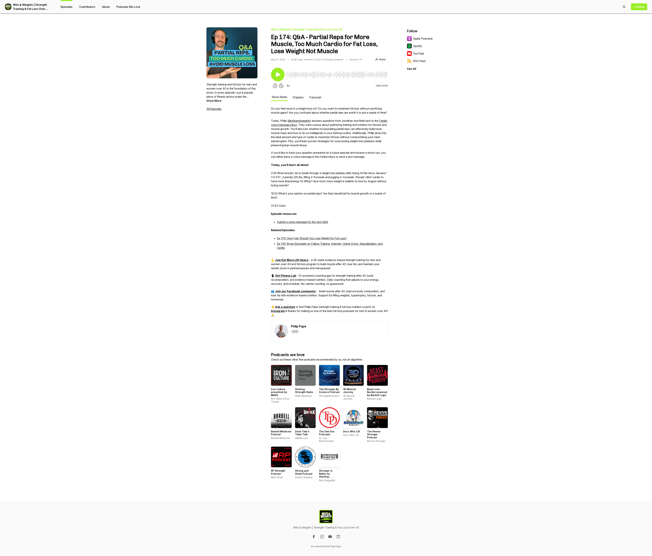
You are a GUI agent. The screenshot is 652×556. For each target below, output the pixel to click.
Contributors (87, 6)
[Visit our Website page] (338, 536)
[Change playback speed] (288, 85)
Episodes (66, 6)
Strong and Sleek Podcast (303, 472)
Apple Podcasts (423, 38)
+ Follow (639, 6)
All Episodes (213, 109)
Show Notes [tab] (279, 97)
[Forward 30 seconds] (281, 85)
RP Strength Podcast (278, 472)
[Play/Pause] (278, 74)
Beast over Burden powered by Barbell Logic (377, 392)
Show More (213, 100)
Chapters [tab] (298, 97)
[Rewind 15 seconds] (275, 85)
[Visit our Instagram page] (322, 536)
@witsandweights (299, 120)
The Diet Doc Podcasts (327, 433)
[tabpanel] (329, 213)
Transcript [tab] (315, 97)
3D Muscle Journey (349, 391)
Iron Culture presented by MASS (279, 392)
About (106, 6)
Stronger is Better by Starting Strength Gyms (328, 475)
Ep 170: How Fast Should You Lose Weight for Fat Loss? (312, 238)
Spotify (417, 46)
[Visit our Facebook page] (313, 536)
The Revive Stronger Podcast (374, 434)
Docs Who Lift (351, 431)
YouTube (418, 53)
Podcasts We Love (128, 6)
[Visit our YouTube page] (330, 536)
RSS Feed (419, 61)
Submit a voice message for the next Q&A (302, 222)
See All (411, 68)
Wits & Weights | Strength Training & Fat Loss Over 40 (30, 7)
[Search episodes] (624, 7)
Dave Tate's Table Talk (302, 433)
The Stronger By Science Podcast (329, 391)
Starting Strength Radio (304, 391)
